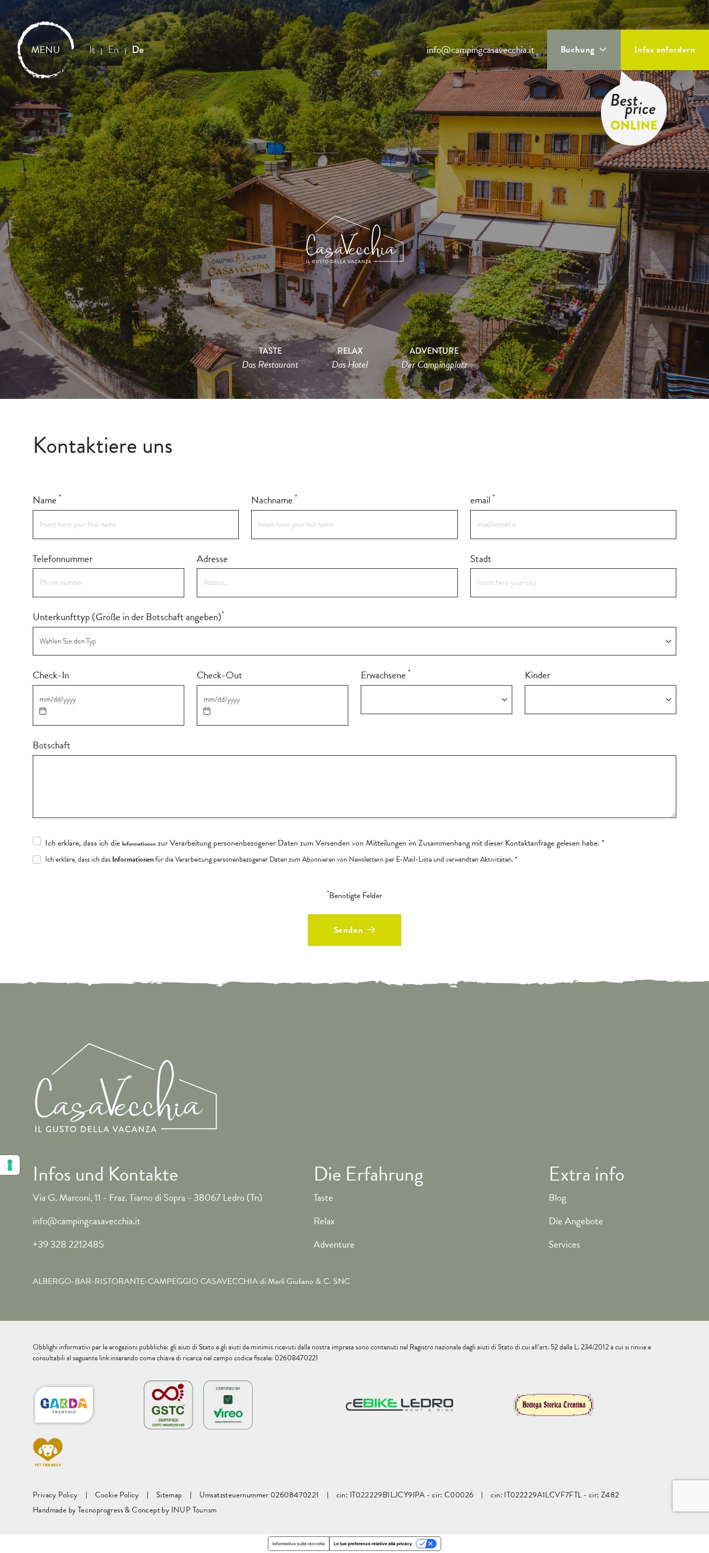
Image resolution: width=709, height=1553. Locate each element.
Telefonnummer (62, 559)
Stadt (481, 559)
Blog (557, 1197)
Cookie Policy (117, 1495)
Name (47, 500)
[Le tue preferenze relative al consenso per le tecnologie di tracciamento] (10, 1165)
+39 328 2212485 (68, 1244)
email (482, 500)
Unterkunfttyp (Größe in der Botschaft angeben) (128, 617)
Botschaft (52, 745)
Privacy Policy (55, 1495)
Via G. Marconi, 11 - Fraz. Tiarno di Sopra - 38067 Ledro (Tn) (148, 1197)
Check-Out (219, 675)
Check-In (51, 675)
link (104, 1358)
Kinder (537, 675)
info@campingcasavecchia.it (481, 50)
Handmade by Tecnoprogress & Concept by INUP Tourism (124, 1510)
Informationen (139, 844)
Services (564, 1244)
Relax (324, 1220)
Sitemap (169, 1495)
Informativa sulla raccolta (298, 1543)
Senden (348, 929)
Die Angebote (576, 1220)
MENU (45, 50)
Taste (323, 1197)
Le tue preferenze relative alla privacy (373, 1543)
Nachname (274, 500)
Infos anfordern (665, 49)
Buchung (578, 49)
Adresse (212, 559)
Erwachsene (386, 675)
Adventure (333, 1244)
